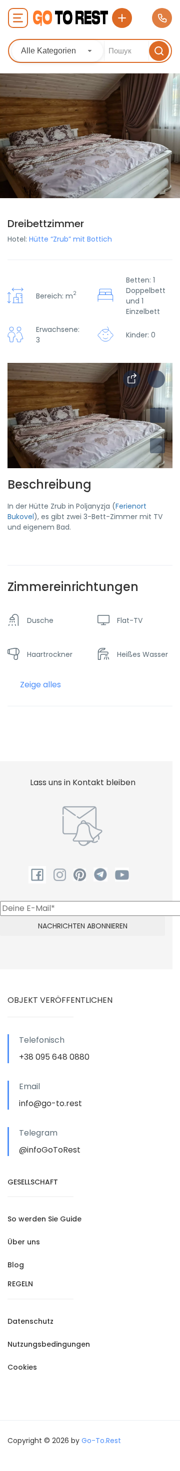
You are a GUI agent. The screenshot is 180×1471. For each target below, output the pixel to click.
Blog (16, 1265)
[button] (157, 445)
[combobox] (57, 51)
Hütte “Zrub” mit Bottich (70, 239)
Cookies (22, 1367)
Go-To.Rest (101, 1441)
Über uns (24, 1242)
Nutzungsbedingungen (49, 1344)
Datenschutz (31, 1321)
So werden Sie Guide (45, 1219)
